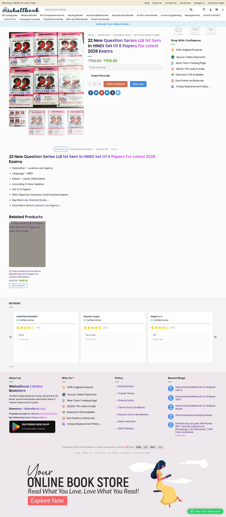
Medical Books (29, 15)
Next (215, 337)
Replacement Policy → (198, 86)
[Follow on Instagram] (204, 9)
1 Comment (185, 436)
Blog (147, 3)
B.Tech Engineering (171, 15)
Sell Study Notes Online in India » (113, 24)
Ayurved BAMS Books (97, 15)
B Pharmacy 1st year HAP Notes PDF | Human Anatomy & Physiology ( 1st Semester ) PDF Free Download (194, 428)
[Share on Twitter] (96, 92)
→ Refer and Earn (125, 421)
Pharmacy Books (100, 19)
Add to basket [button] (18, 285)
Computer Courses (29, 19)
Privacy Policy (125, 400)
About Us (157, 3)
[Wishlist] (222, 10)
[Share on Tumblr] (112, 92)
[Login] (210, 10)
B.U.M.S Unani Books (147, 15)
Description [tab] (61, 149)
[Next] (79, 70)
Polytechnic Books (53, 19)
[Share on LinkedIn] (107, 92)
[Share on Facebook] (90, 92)
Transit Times (126, 393)
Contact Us (171, 3)
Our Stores (185, 3)
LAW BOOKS (10, 19)
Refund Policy (126, 386)
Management (192, 15)
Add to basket (116, 84)
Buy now (138, 84)
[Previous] (14, 70)
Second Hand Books (123, 15)
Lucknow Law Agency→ (47, 205)
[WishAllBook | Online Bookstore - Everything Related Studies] (20, 9)
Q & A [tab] (114, 149)
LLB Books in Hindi (121, 35)
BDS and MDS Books (77, 19)
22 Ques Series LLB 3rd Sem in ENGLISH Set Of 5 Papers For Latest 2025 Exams (25, 274)
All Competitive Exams (52, 15)
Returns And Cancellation (132, 414)
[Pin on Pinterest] (101, 92)
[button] (216, 10)
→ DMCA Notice (124, 428)
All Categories (10, 15)
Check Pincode (100, 75)
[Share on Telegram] (118, 92)
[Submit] (190, 9)
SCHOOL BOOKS (211, 15)
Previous (10, 337)
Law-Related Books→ (36, 200)
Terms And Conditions (131, 407)
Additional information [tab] (81, 149)
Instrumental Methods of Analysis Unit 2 (195, 389)
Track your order (216, 3)
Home (91, 35)
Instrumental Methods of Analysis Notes (195, 407)
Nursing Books (75, 15)
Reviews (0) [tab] (102, 149)
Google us (199, 3)
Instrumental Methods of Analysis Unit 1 (195, 398)
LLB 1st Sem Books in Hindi (146, 35)
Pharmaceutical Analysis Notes (194, 415)
